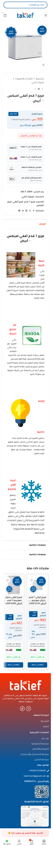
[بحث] (8, 5)
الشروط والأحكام (41, 749)
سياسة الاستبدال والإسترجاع (35, 754)
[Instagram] (28, 708)
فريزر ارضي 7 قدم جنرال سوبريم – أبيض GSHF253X (37, 601)
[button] (37, 665)
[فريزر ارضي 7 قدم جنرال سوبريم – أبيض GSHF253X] (37, 585)
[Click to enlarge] (43, 65)
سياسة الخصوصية (40, 743)
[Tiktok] (22, 708)
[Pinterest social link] (26, 211)
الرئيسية (40, 79)
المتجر (46, 726)
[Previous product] (42, 89)
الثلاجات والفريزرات (24, 79)
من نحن (45, 738)
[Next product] (35, 89)
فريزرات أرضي (38, 82)
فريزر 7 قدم (29, 202)
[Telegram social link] (19, 211)
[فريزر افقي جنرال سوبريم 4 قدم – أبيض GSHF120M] (13, 585)
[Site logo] (25, 15)
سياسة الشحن (41, 759)
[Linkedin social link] (23, 211)
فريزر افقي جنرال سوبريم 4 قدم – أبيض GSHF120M (13, 601)
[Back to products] (38, 89)
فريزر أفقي (18, 202)
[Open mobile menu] (45, 15)
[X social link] (30, 211)
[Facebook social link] (33, 211)
